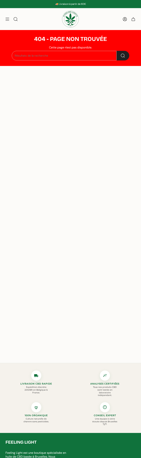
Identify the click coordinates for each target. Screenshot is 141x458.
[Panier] (133, 19)
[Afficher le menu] (7, 19)
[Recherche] (123, 55)
